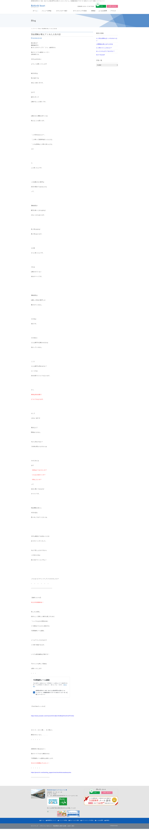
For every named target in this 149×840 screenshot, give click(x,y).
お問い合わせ (112, 6)
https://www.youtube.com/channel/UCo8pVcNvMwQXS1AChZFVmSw (52, 715)
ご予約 (101, 6)
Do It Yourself (100, 54)
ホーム (35, 10)
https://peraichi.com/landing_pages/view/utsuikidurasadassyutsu (51, 772)
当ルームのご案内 (74, 820)
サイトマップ (34, 825)
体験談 (93, 10)
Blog (39, 28)
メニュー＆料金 (46, 10)
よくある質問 (103, 10)
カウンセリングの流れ (80, 10)
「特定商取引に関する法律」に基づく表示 (63, 825)
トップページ (34, 28)
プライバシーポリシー (46, 825)
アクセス (113, 10)
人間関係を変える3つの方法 (104, 44)
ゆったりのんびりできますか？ (105, 51)
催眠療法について (51, 820)
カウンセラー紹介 (61, 10)
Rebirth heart (114, 825)
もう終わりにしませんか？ (104, 47)
